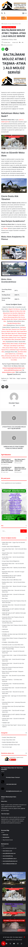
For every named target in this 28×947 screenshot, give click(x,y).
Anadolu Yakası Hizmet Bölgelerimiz (11, 546)
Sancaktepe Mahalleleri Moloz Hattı (11, 744)
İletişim (5, 228)
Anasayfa (5, 23)
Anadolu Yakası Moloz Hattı (9, 737)
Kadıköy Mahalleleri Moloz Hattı (10, 742)
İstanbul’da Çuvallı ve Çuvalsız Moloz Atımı (12, 644)
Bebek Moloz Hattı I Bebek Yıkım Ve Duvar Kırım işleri (20, 469)
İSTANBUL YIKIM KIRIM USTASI (10, 642)
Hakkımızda (5, 629)
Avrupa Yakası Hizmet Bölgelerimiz (10, 561)
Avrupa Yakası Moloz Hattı (14, 23)
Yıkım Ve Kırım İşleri (7, 747)
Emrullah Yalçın (7, 42)
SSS (3, 700)
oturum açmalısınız (16, 483)
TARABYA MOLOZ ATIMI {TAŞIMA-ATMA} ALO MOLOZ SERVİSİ (7, 461)
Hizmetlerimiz (5, 631)
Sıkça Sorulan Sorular (8, 839)
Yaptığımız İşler (6, 722)
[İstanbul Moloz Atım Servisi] (14, 5)
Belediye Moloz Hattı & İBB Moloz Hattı (11, 579)
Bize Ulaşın (5, 598)
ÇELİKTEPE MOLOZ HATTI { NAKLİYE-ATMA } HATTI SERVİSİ (7, 469)
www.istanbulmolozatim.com (9, 848)
